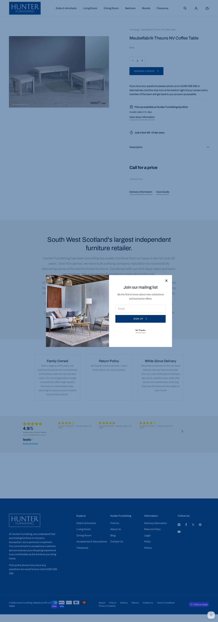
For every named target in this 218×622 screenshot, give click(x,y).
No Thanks (140, 330)
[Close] (166, 280)
